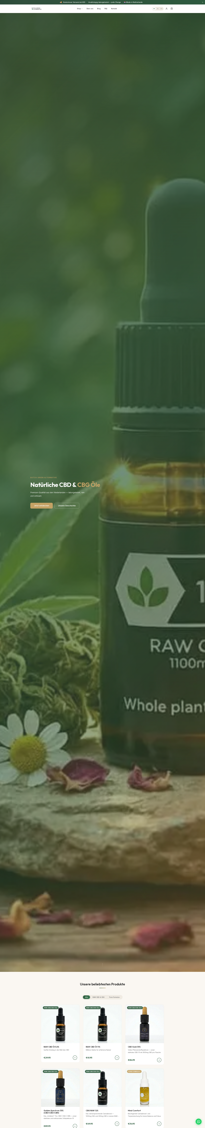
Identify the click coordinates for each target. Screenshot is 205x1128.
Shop (79, 9)
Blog (99, 9)
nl (158, 8)
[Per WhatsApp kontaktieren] (199, 1122)
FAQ (105, 9)
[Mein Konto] (166, 9)
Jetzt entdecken (41, 505)
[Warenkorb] (172, 9)
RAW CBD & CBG (99, 997)
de (154, 8)
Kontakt (114, 9)
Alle (86, 997)
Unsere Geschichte (67, 505)
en (161, 8)
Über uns (89, 9)
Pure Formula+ (114, 997)
